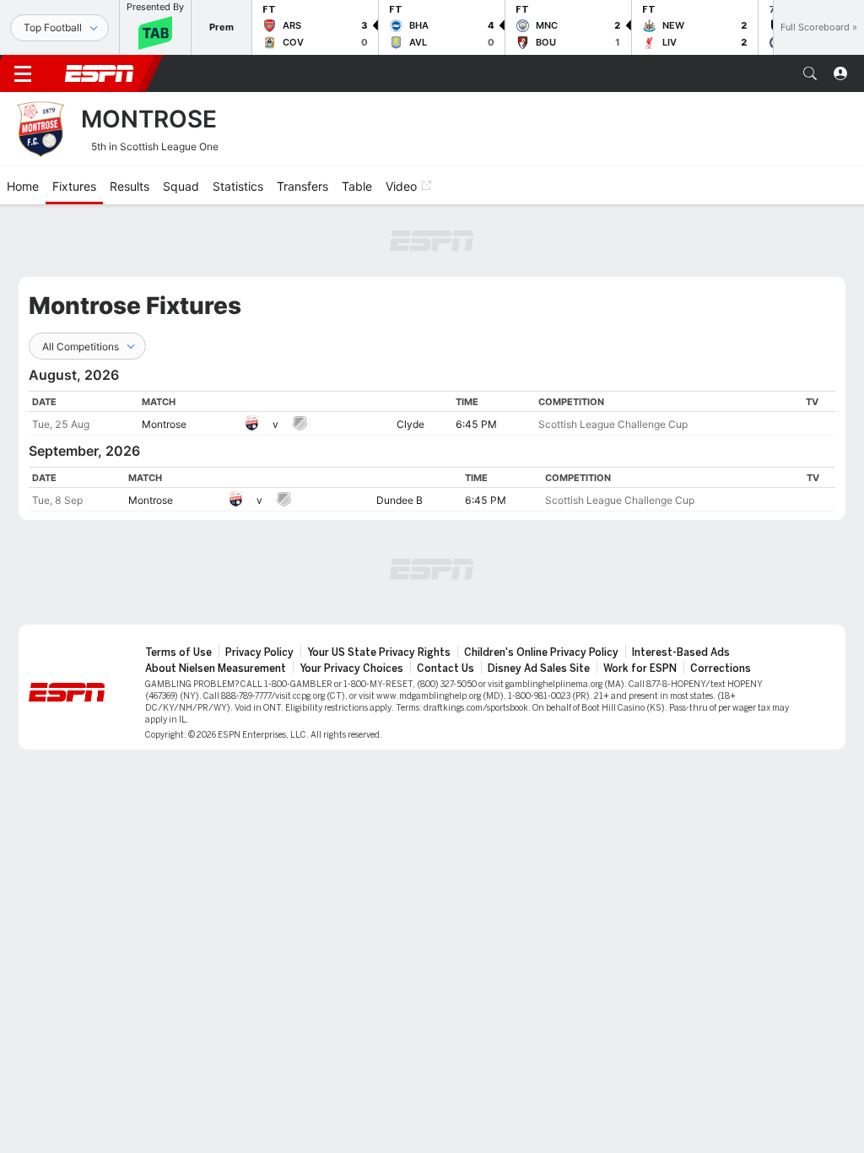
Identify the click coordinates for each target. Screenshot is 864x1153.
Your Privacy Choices (351, 668)
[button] (810, 73)
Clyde (410, 424)
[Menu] (23, 73)
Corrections (720, 668)
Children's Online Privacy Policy (541, 652)
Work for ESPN (640, 668)
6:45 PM (476, 424)
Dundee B (399, 500)
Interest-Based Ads (681, 652)
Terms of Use (178, 652)
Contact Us (445, 668)
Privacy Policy (259, 652)
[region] (432, 413)
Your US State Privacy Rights (379, 652)
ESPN (99, 73)
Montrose (164, 424)
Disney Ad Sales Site (539, 668)
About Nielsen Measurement (215, 668)
